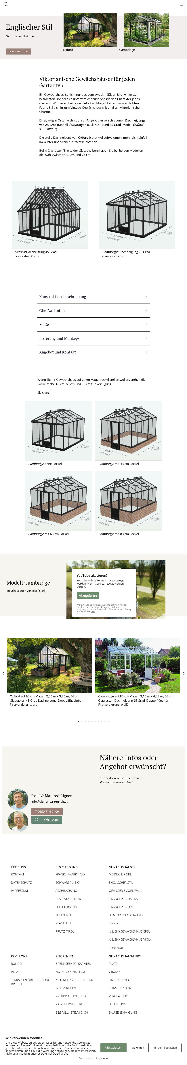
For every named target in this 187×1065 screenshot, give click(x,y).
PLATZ (113, 963)
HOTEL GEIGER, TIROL (71, 971)
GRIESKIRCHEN (66, 988)
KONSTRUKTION (120, 988)
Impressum (102, 1058)
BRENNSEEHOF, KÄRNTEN (73, 963)
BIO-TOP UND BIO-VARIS (126, 915)
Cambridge (127, 50)
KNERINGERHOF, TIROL (71, 996)
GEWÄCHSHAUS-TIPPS (125, 956)
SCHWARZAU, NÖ (68, 882)
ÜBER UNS (18, 867)
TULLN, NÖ (63, 915)
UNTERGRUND (119, 980)
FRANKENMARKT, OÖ (70, 874)
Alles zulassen (113, 1047)
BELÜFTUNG (117, 1004)
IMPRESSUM (19, 890)
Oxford (68, 50)
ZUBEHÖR (116, 948)
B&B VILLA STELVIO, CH (72, 1012)
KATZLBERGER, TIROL (70, 1004)
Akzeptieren (88, 595)
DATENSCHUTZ (21, 882)
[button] (6, 4)
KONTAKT (17, 874)
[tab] (93, 297)
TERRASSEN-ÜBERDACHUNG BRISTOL (30, 982)
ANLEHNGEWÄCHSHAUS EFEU (129, 931)
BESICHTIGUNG (67, 867)
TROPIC (114, 923)
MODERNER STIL (120, 874)
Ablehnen (138, 1047)
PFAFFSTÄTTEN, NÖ (69, 899)
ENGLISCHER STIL (121, 882)
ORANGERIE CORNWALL (125, 890)
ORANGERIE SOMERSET (125, 899)
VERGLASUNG (118, 996)
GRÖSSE (114, 971)
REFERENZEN (65, 956)
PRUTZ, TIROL (65, 931)
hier (93, 611)
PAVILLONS (19, 956)
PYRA (14, 971)
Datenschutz (85, 1058)
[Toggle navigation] (153, 4)
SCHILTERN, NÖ (66, 907)
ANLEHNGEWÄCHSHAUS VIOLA (130, 939)
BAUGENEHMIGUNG (123, 1012)
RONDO (16, 963)
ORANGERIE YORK (121, 907)
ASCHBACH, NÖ (66, 890)
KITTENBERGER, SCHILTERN (74, 980)
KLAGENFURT (65, 923)
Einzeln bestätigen (165, 1047)
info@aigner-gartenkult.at (49, 801)
